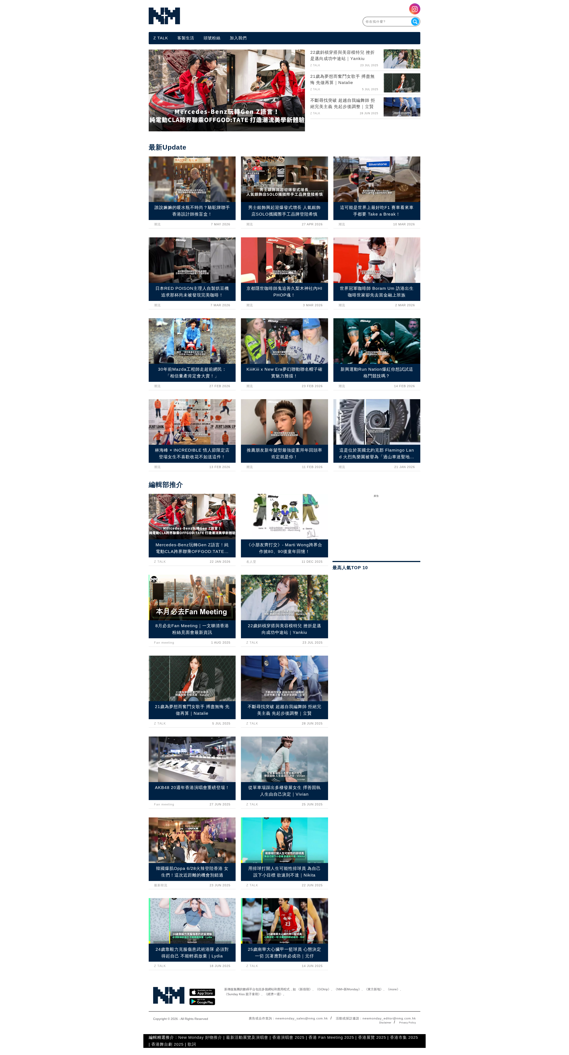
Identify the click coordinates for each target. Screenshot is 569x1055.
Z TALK (160, 38)
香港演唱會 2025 (288, 1037)
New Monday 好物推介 (200, 1037)
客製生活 (185, 38)
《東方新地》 (374, 989)
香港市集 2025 (404, 1037)
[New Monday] (216, 16)
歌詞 (192, 1044)
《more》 (393, 989)
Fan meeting (164, 642)
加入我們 (238, 38)
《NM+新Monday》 (347, 989)
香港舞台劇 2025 (167, 1044)
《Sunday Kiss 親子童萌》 (242, 994)
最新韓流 (160, 885)
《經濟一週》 (273, 994)
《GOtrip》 (323, 989)
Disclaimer (385, 1022)
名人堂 (251, 561)
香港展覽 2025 (372, 1037)
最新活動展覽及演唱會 (247, 1037)
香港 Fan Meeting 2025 (331, 1037)
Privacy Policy (407, 1022)
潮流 (157, 224)
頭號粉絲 (212, 38)
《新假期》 (304, 989)
